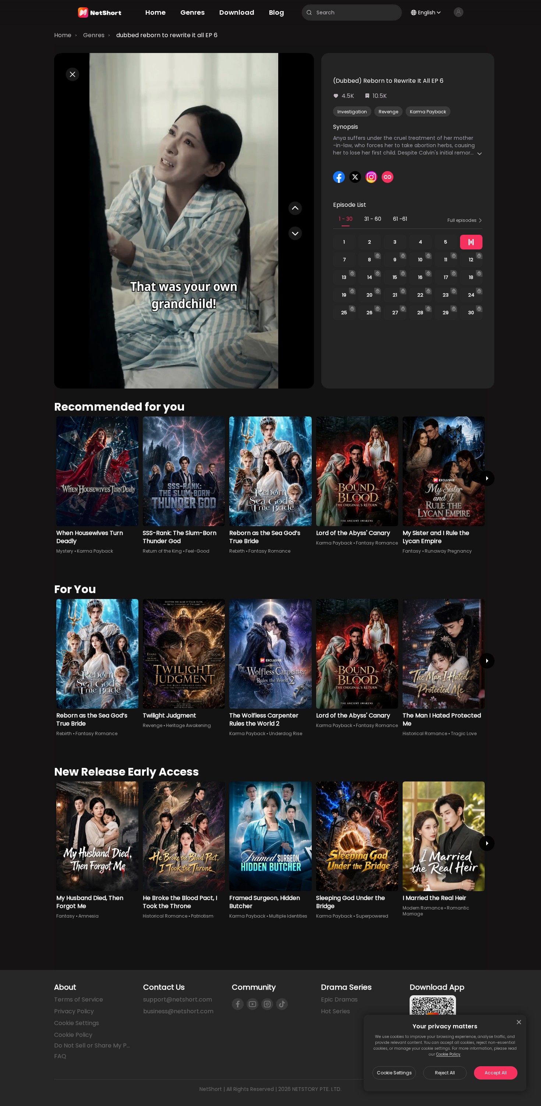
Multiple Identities (288, 916)
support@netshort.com (177, 999)
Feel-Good (197, 551)
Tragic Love (464, 733)
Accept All (496, 1073)
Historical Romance (425, 733)
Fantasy (412, 551)
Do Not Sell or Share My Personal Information (92, 1045)
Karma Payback (428, 112)
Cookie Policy (448, 1054)
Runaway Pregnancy (448, 551)
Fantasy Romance (269, 551)
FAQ (60, 1056)
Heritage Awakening (188, 725)
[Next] (487, 478)
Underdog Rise (285, 733)
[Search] (309, 12)
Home (62, 35)
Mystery (64, 551)
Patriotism (202, 916)
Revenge (388, 112)
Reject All (445, 1073)
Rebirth (237, 551)
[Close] (519, 1022)
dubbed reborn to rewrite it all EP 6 (167, 35)
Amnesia (88, 916)
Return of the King (162, 551)
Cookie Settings (394, 1073)
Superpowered (372, 916)
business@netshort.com (178, 1011)
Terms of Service (78, 999)
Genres (94, 35)
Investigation (352, 112)
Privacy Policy (74, 1011)
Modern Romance (423, 908)
